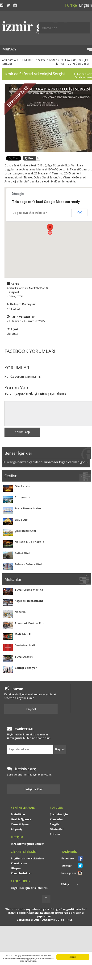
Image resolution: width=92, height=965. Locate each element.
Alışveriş (16, 829)
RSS (70, 919)
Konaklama (19, 863)
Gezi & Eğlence (21, 819)
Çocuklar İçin (59, 814)
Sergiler (55, 824)
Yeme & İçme (20, 824)
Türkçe (70, 5)
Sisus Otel (22, 519)
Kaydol (31, 709)
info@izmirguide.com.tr (27, 843)
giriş (43, 393)
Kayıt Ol (65, 63)
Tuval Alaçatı (24, 656)
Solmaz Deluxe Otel (28, 564)
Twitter (66, 865)
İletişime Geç (34, 789)
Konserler (56, 819)
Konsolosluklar (21, 873)
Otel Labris (22, 486)
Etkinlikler (18, 814)
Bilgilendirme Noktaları (27, 858)
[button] (50, 228)
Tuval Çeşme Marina (29, 589)
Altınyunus (22, 497)
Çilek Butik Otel (25, 530)
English (85, 5)
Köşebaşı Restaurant (29, 600)
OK (79, 213)
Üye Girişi (82, 63)
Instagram (68, 873)
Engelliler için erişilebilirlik (29, 888)
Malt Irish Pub (24, 634)
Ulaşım (16, 868)
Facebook (67, 858)
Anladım (73, 957)
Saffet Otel (22, 553)
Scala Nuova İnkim (28, 508)
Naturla (20, 612)
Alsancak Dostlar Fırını (30, 623)
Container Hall (25, 645)
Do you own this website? (30, 212)
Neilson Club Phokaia (29, 542)
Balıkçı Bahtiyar (26, 667)
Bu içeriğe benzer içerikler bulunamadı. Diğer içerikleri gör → (46, 462)
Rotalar (55, 834)
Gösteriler (57, 829)
